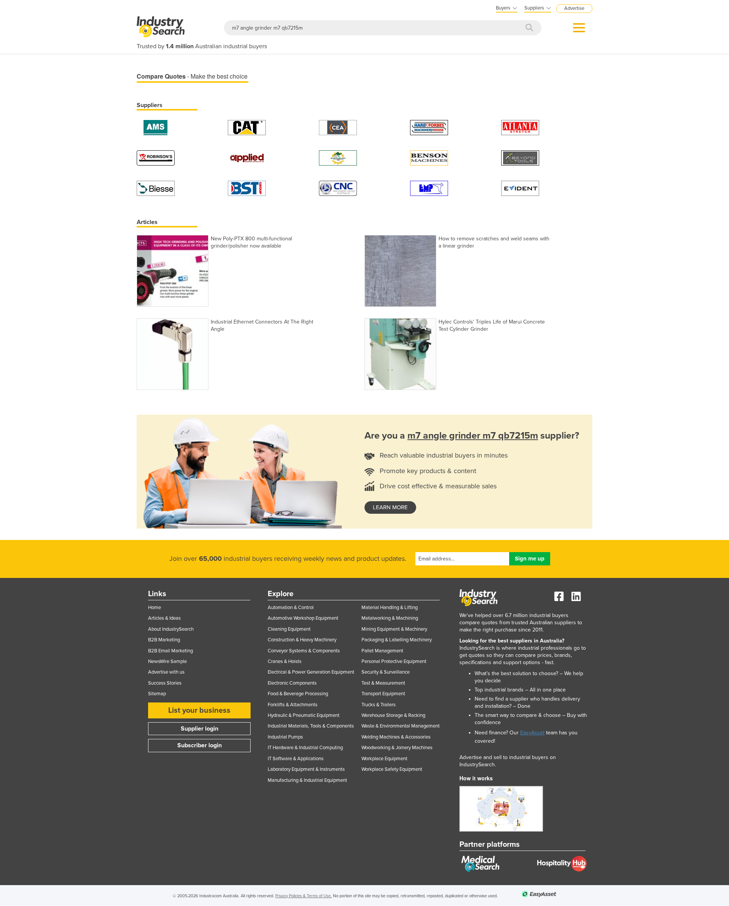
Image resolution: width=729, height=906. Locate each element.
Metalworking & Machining (389, 618)
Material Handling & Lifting (389, 608)
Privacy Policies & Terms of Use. (303, 895)
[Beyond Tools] (520, 157)
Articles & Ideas (164, 618)
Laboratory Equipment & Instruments (306, 769)
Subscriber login (199, 745)
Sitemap (157, 694)
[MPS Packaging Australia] (520, 127)
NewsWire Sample (167, 661)
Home (154, 608)
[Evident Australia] (520, 188)
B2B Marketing (164, 640)
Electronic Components (292, 683)
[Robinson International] (156, 157)
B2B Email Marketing (170, 651)
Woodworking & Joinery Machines (396, 748)
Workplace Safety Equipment (391, 769)
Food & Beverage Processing (298, 694)
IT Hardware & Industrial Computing (305, 748)
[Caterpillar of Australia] (247, 127)
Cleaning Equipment (289, 629)
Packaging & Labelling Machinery (396, 640)
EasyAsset (532, 732)
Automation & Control (291, 608)
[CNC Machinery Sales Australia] (338, 188)
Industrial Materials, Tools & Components (311, 726)
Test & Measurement (383, 683)
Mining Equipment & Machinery (394, 629)
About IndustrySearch (171, 629)
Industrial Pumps (285, 737)
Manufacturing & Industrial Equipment (307, 780)
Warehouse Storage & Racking (393, 715)
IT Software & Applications (295, 759)
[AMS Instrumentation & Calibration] (156, 127)
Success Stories (164, 683)
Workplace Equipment (384, 759)
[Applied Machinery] (247, 157)
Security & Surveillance (385, 672)
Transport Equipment (383, 694)
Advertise (574, 8)
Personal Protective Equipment (393, 661)
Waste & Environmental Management (400, 726)
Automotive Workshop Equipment (303, 618)
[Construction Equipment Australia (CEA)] (338, 127)
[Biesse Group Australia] (156, 188)
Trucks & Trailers (378, 705)
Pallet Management (382, 651)
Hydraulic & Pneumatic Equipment (303, 715)
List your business (199, 710)
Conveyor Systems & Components (304, 651)
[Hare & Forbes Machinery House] (429, 127)
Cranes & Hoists (284, 661)
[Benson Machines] (429, 157)
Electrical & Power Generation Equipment (311, 672)
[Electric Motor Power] (429, 188)
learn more (390, 507)
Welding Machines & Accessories (396, 737)
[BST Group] (247, 188)
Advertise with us (166, 672)
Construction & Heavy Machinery (302, 640)
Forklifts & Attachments (292, 705)
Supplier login (199, 728)
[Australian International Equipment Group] (338, 157)
